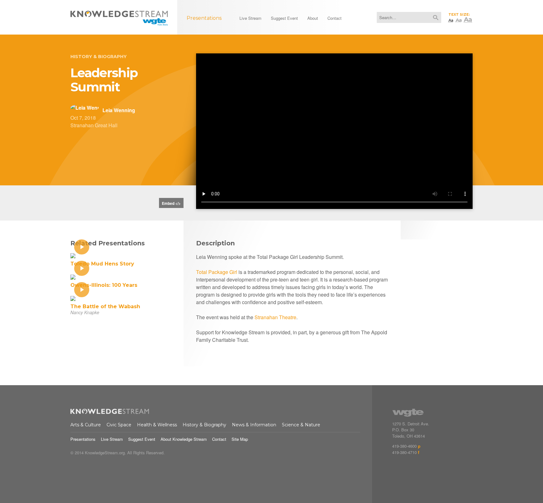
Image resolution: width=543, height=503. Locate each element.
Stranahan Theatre (275, 317)
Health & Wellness (157, 425)
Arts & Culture (85, 425)
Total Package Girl (216, 272)
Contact (219, 439)
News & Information (254, 425)
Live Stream (112, 439)
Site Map (240, 439)
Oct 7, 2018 (83, 117)
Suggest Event (141, 439)
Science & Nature (301, 425)
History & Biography (98, 56)
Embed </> (171, 203)
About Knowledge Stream (184, 439)
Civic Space (119, 425)
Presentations (83, 439)
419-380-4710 (404, 452)
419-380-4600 (404, 446)
